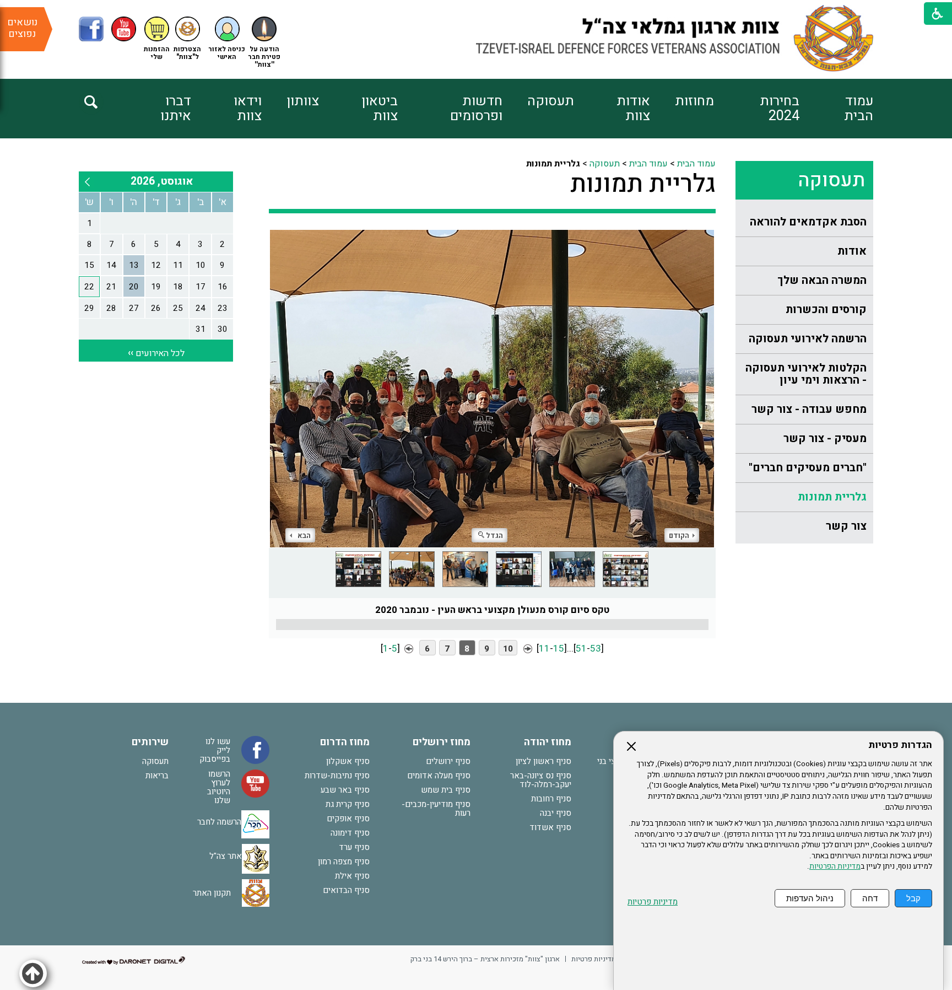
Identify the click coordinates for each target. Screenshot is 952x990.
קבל (913, 898)
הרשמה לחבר (219, 822)
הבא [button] (304, 535)
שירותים (150, 742)
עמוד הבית (858, 108)
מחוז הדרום (345, 742)
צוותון (302, 101)
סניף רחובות (551, 799)
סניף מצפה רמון (344, 862)
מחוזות (694, 101)
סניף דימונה (350, 833)
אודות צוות (633, 108)
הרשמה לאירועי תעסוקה (808, 339)
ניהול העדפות (810, 898)
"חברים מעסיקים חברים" (808, 468)
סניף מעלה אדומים (438, 776)
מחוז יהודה (547, 742)
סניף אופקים (348, 819)
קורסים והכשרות (826, 310)
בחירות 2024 (779, 108)
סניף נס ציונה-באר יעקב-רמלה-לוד (540, 780)
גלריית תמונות (832, 497)
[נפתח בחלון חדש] (91, 29)
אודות (852, 251)
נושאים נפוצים (22, 28)
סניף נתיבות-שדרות (337, 776)
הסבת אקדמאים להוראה (808, 222)
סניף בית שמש (445, 790)
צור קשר (846, 526)
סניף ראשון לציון (543, 761)
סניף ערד (354, 847)
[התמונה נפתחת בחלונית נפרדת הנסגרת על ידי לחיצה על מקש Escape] (492, 388)
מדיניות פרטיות (653, 902)
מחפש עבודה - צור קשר (809, 409)
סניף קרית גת (348, 804)
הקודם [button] (679, 535)
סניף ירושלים (448, 761)
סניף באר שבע (345, 790)
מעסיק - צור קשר (825, 438)
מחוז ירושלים (441, 742)
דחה (870, 898)
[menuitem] (836, 108)
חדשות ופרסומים (476, 108)
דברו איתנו (175, 108)
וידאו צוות (248, 108)
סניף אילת (352, 876)
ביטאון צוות (379, 108)
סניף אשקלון (348, 761)
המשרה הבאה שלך (822, 280)
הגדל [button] (494, 535)
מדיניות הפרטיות (835, 866)
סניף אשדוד (550, 827)
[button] (227, 39)
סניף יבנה (555, 813)
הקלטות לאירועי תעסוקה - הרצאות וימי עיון (806, 374)
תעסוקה (550, 101)
